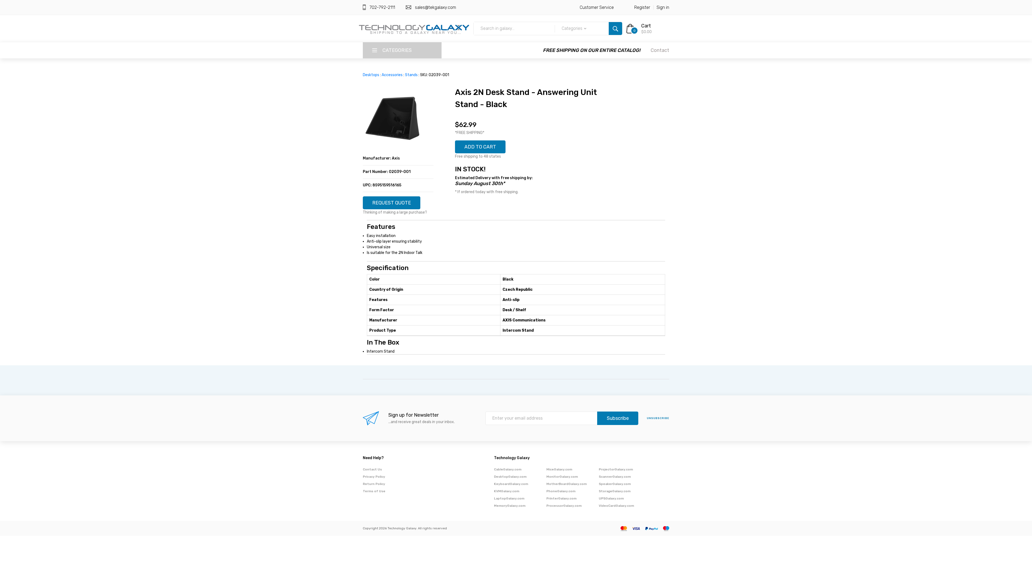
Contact (660, 50)
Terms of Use (374, 491)
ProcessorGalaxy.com (564, 506)
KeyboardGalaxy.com (511, 484)
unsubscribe (658, 418)
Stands (411, 75)
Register (642, 7)
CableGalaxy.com (507, 469)
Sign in (663, 7)
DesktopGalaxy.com (510, 477)
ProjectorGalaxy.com (616, 469)
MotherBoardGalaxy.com (566, 484)
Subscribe (618, 418)
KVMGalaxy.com (506, 491)
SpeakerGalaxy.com (615, 484)
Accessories (392, 75)
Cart (646, 26)
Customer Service (597, 7)
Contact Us (372, 469)
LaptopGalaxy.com (509, 498)
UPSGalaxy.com (611, 498)
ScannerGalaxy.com (615, 477)
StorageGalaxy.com (614, 491)
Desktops (371, 75)
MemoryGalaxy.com (509, 506)
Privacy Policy (374, 477)
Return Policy (374, 484)
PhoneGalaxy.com (560, 491)
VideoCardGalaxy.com (616, 506)
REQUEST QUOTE (391, 203)
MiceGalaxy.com (559, 469)
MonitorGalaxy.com (562, 477)
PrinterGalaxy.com (561, 498)
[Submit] (615, 28)
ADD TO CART (480, 147)
